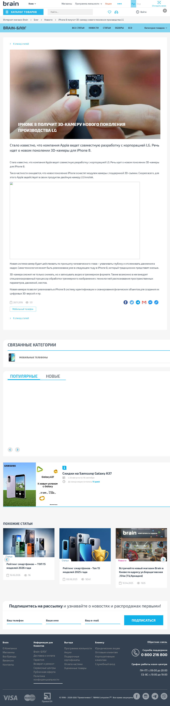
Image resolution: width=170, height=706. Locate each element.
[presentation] (6, 482)
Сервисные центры (45, 667)
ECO (130, 28)
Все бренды (9, 656)
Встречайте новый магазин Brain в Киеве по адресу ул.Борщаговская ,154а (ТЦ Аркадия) (141, 571)
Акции (68, 652)
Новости (48, 20)
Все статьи (78, 28)
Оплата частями (73, 664)
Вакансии (8, 660)
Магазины (67, 3)
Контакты (8, 664)
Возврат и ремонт (44, 663)
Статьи (107, 28)
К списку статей (21, 43)
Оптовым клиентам (106, 652)
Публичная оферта (44, 671)
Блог (36, 20)
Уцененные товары (75, 668)
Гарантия (39, 659)
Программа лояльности (87, 3)
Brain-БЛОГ (40, 651)
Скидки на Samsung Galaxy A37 (87, 473)
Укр (139, 3)
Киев (31, 3)
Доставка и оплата (44, 655)
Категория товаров (154, 28)
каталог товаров (24, 11)
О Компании (10, 648)
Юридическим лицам (107, 648)
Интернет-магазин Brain (15, 20)
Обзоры (119, 28)
